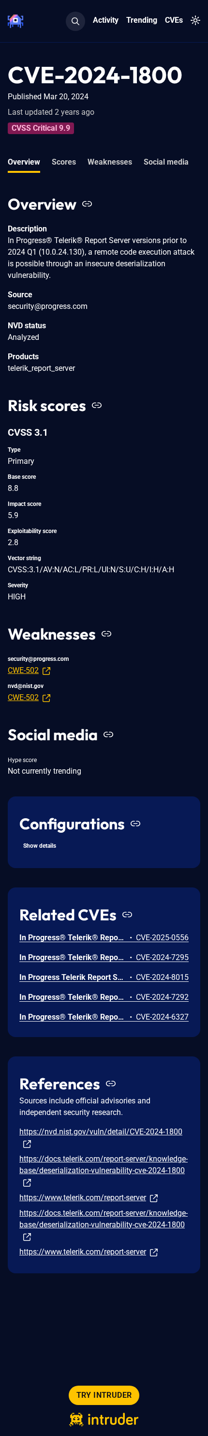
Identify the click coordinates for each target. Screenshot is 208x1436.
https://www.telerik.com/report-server (82, 1197)
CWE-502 (23, 670)
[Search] (75, 21)
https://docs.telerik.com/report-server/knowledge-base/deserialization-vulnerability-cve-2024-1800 (103, 1164)
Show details (39, 845)
